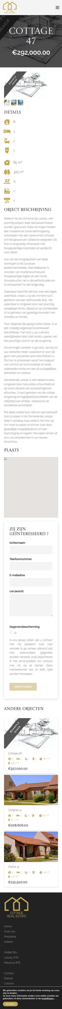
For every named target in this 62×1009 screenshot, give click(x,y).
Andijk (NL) (10, 952)
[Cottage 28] (31, 745)
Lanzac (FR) (11, 957)
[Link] (10, 8)
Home (8, 926)
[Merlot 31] (31, 859)
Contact (9, 973)
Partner (8, 978)
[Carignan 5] (31, 802)
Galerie (8, 941)
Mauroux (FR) (12, 962)
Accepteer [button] (10, 1004)
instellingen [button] (48, 998)
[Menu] (58, 7)
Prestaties (10, 936)
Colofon (9, 983)
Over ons (9, 931)
